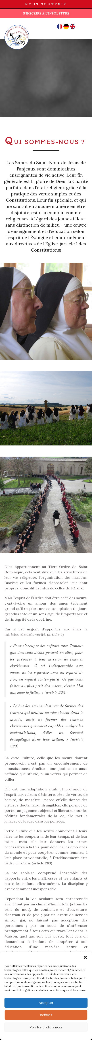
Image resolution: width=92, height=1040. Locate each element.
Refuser (46, 1015)
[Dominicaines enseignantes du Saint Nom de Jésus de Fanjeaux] (16, 24)
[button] (85, 957)
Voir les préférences (46, 1027)
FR (59, 26)
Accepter (46, 1003)
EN (72, 26)
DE (66, 26)
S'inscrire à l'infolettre (46, 13)
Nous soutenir (46, 4)
